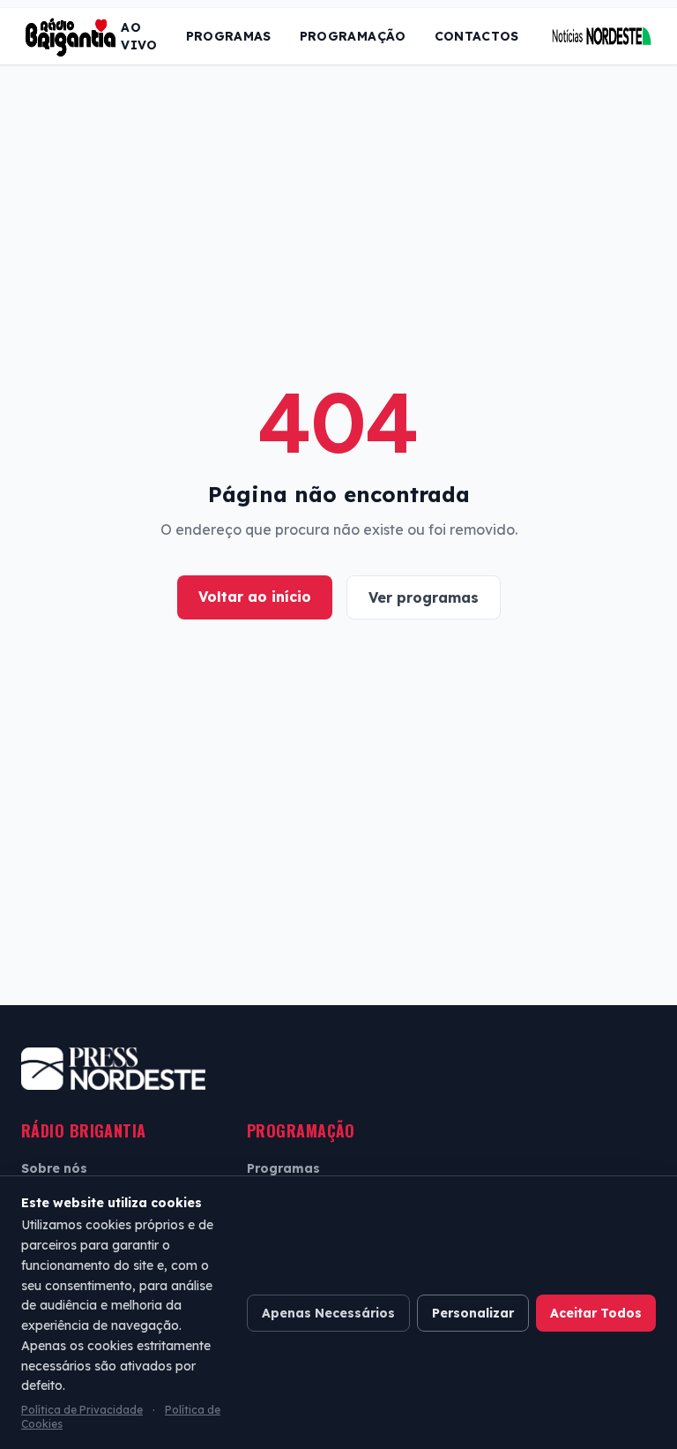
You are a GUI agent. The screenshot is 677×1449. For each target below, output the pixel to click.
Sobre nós (54, 1168)
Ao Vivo (139, 36)
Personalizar (473, 1313)
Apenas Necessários (328, 1313)
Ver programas (423, 597)
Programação (353, 36)
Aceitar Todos (596, 1313)
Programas (229, 36)
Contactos (477, 36)
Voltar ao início (254, 596)
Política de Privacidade (82, 1409)
